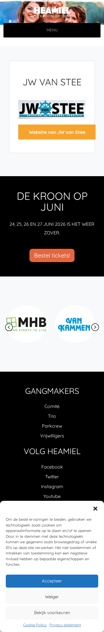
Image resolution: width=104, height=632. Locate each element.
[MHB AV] (26, 324)
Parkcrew (52, 426)
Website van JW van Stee (57, 132)
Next (95, 327)
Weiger (52, 596)
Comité (52, 406)
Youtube (52, 496)
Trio (52, 416)
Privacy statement (65, 624)
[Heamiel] (52, 12)
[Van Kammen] (75, 324)
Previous (9, 327)
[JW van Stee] (52, 109)
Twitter (52, 476)
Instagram (52, 486)
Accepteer (52, 581)
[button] (95, 508)
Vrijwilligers (52, 436)
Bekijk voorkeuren (52, 612)
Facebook (52, 467)
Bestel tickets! (52, 255)
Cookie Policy (35, 624)
